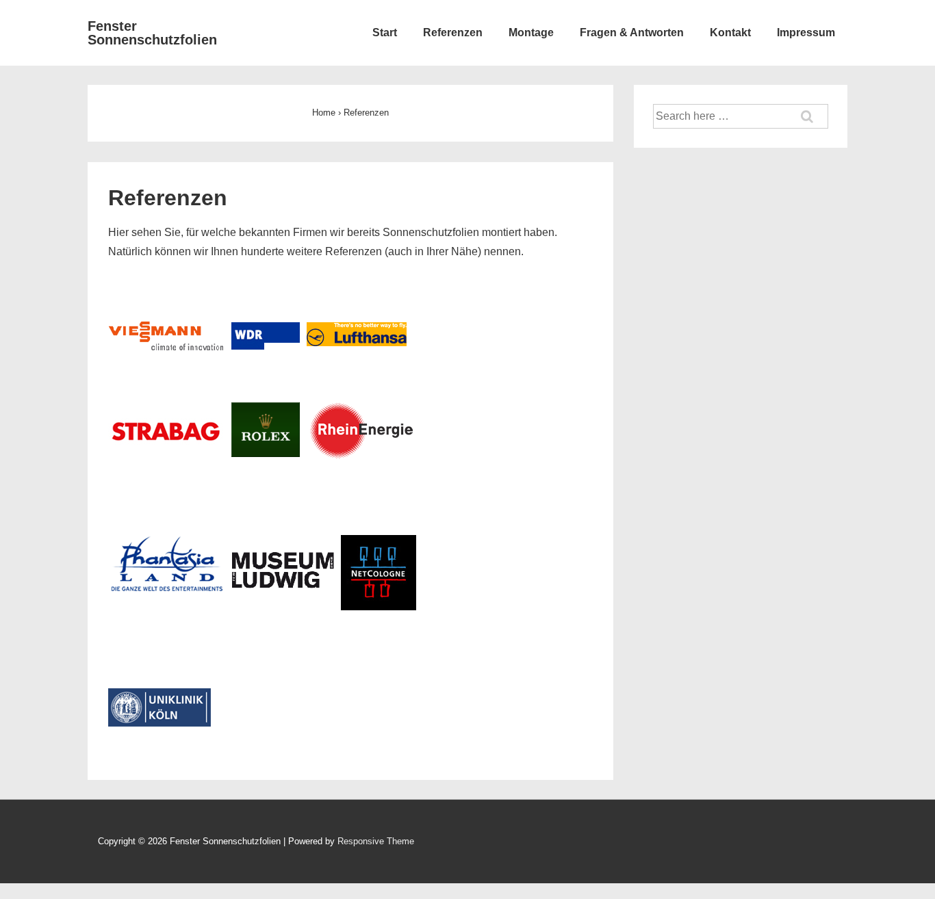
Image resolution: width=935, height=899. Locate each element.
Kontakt (730, 32)
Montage (531, 32)
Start (384, 32)
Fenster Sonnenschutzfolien (152, 32)
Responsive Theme (375, 841)
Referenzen (453, 32)
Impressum (806, 32)
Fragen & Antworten (632, 32)
